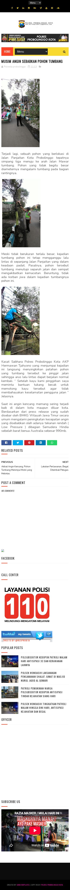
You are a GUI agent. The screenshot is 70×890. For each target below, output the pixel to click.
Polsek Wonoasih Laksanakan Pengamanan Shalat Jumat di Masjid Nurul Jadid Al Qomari (43, 676)
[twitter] (17, 8)
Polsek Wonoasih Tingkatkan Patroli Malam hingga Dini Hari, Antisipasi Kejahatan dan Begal (43, 707)
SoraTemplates (23, 885)
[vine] (41, 8)
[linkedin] (23, 8)
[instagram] (29, 8)
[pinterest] (52, 8)
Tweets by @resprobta (16, 640)
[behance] (34, 8)
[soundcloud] (58, 8)
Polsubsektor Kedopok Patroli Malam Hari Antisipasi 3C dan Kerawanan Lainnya (44, 661)
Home (7, 51)
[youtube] (46, 8)
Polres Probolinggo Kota (52, 885)
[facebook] (12, 8)
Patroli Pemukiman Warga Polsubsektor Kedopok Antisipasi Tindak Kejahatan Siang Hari (42, 692)
